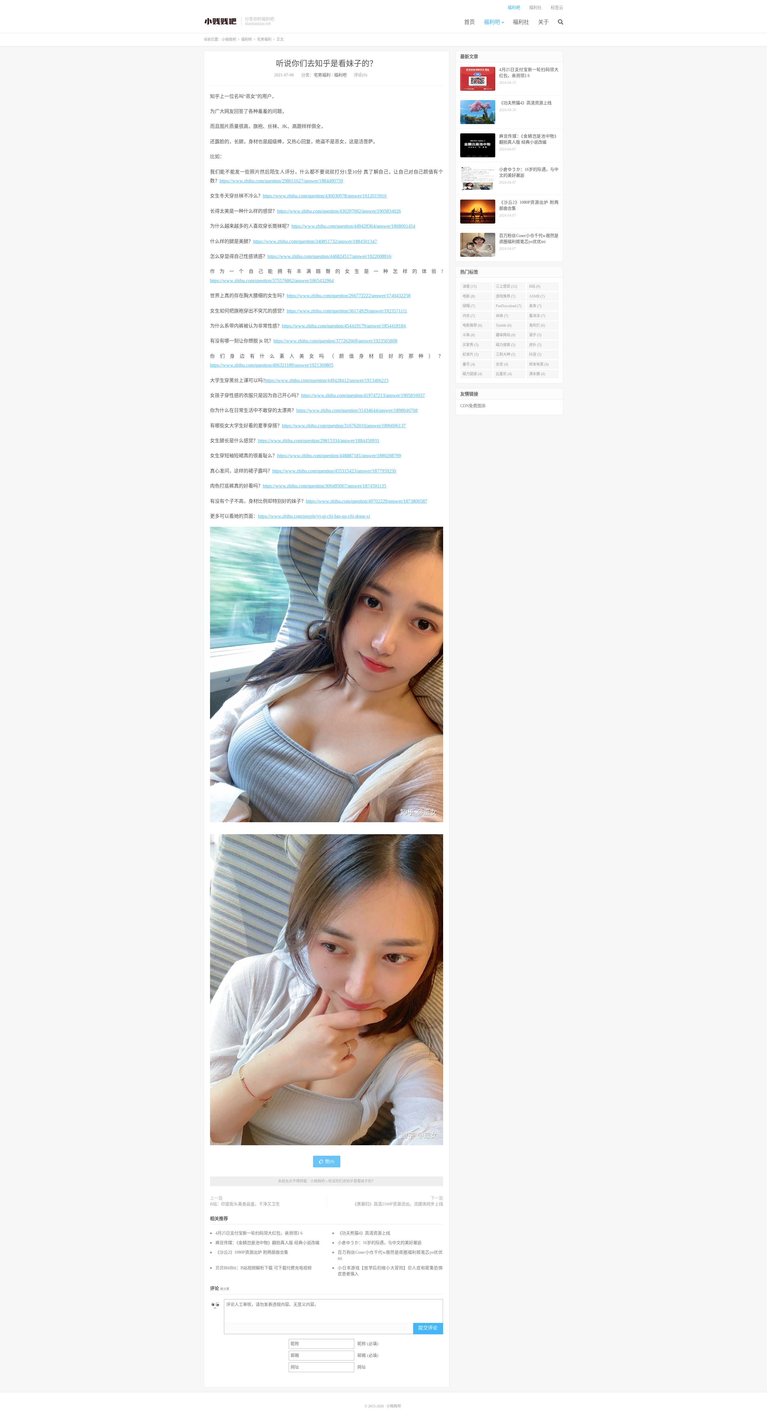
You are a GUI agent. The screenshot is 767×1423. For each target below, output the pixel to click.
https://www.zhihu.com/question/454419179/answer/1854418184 (344, 325)
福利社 (521, 22)
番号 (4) (469, 364)
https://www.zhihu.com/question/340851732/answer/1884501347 (315, 241)
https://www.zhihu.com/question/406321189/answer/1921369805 (271, 365)
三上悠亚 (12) (506, 286)
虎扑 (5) (535, 345)
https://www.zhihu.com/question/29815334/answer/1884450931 (318, 440)
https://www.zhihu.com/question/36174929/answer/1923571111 (347, 310)
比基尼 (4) (504, 374)
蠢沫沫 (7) (537, 316)
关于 (543, 22)
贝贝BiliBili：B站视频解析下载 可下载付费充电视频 (263, 1268)
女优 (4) (502, 364)
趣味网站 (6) (505, 335)
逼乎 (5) (535, 335)
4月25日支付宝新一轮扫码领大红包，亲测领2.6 (259, 1233)
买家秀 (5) (470, 345)
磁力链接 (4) (472, 374)
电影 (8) (469, 296)
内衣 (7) (469, 316)
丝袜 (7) (502, 316)
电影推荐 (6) (472, 325)
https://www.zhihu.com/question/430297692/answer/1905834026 (339, 211)
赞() (329, 1161)
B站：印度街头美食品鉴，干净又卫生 (245, 1204)
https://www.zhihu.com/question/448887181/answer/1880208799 (339, 455)
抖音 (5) (535, 354)
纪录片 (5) (470, 354)
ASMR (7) (537, 296)
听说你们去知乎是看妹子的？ (326, 63)
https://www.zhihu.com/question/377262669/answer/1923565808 (335, 340)
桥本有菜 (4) (539, 364)
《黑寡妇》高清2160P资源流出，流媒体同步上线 (398, 1204)
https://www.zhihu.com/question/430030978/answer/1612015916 (324, 195)
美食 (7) (535, 306)
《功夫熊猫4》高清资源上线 (364, 1233)
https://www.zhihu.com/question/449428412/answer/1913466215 (327, 380)
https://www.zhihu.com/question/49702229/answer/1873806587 (366, 501)
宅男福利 (264, 39)
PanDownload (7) (508, 306)
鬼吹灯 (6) (537, 325)
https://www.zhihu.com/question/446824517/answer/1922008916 (329, 256)
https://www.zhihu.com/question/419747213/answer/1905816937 (363, 395)
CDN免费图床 (473, 406)
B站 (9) (534, 286)
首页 (469, 22)
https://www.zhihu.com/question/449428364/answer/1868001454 (353, 226)
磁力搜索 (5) (505, 345)
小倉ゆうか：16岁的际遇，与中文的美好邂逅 (380, 1243)
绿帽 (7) (469, 306)
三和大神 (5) (505, 354)
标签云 (557, 7)
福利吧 (492, 22)
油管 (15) (470, 286)
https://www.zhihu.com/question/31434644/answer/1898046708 (357, 410)
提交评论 (427, 1327)
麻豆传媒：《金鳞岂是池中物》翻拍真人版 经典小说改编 (267, 1243)
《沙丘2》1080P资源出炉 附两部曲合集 (251, 1252)
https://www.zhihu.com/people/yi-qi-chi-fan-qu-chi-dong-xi (314, 516)
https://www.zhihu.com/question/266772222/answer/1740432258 (348, 295)
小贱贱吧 (221, 21)
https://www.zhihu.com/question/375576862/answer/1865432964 (272, 280)
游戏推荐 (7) (505, 296)
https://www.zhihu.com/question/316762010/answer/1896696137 (344, 425)
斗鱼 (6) (469, 335)
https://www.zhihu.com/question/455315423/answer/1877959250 (334, 470)
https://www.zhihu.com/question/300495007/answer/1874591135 (324, 485)
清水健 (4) (537, 374)
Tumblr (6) (503, 325)
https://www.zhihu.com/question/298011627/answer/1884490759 (281, 180)
